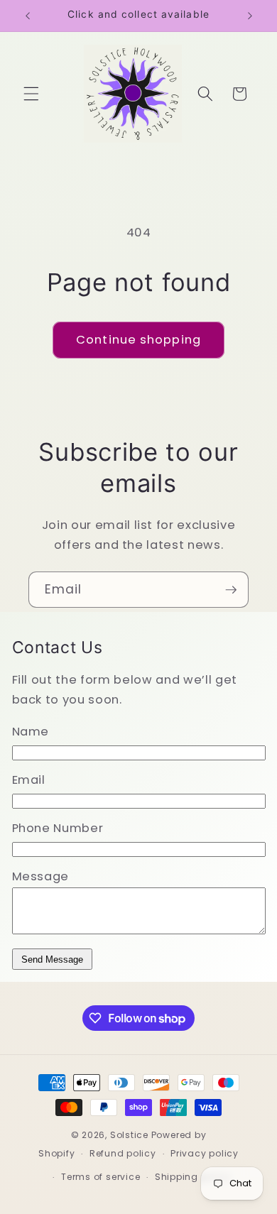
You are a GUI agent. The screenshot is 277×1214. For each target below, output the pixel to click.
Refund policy (122, 1153)
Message (41, 876)
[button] (31, 94)
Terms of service (100, 1177)
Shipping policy (193, 1177)
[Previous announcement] (27, 15)
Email (28, 780)
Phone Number (58, 828)
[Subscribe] (231, 590)
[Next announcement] (250, 15)
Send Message (52, 959)
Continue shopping (138, 340)
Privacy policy (204, 1153)
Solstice (129, 1135)
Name (31, 731)
